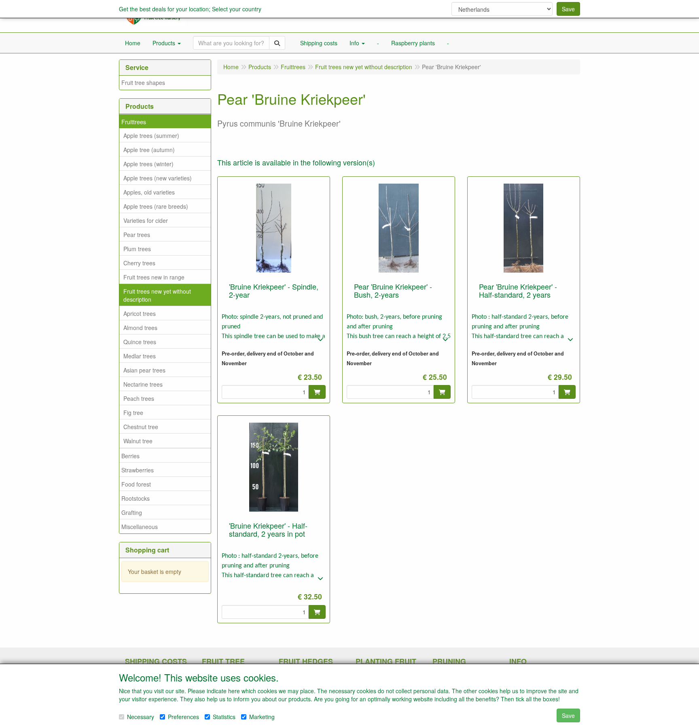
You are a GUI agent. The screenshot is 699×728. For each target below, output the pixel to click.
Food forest (136, 484)
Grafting (131, 512)
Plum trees (137, 249)
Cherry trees (139, 263)
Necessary (140, 717)
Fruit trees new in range (153, 277)
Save (568, 9)
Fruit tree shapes (143, 82)
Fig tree (133, 412)
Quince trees (139, 342)
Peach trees (138, 398)
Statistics (224, 717)
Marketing (262, 717)
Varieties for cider (145, 220)
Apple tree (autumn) (149, 150)
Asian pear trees (144, 370)
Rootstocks (135, 498)
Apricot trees (139, 313)
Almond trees (140, 328)
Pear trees (136, 235)
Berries (130, 456)
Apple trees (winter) (148, 164)
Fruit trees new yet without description (157, 295)
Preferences (183, 717)
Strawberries (137, 470)
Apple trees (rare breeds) (155, 206)
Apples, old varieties (149, 192)
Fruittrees (133, 122)
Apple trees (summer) (151, 135)
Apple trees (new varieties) (157, 178)
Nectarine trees (143, 384)
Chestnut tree (140, 427)
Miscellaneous (139, 527)
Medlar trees (139, 356)
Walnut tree (138, 441)
